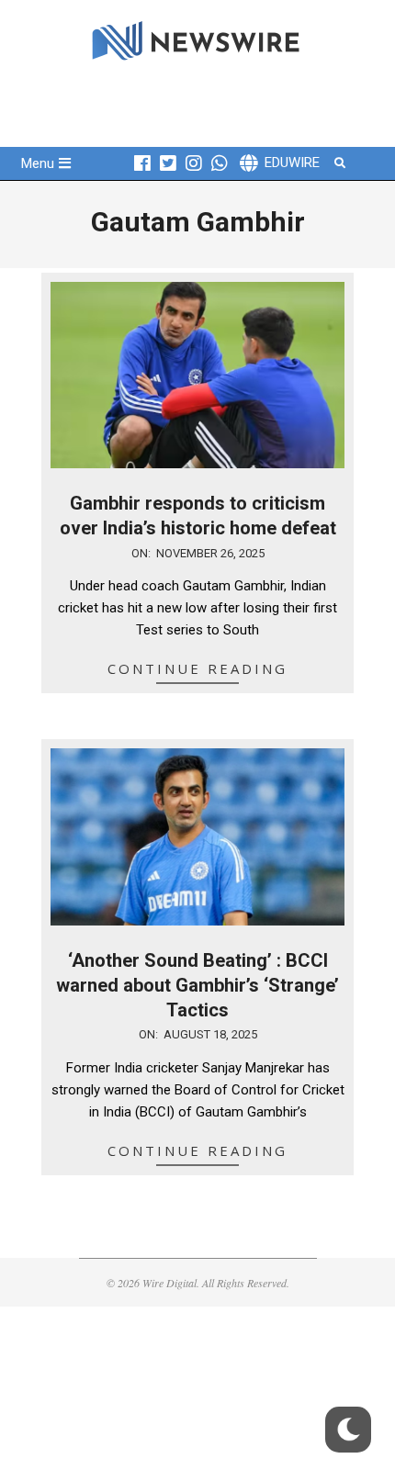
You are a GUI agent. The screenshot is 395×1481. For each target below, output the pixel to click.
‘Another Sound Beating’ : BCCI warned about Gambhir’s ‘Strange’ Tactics (197, 984)
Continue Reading (197, 668)
